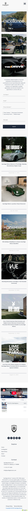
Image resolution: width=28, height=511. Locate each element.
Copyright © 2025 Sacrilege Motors (14, 508)
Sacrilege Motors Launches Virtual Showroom (14, 203)
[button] (24, 3)
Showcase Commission (17, 112)
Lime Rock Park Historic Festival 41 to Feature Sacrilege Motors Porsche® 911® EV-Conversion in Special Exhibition (14, 366)
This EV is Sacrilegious (12, 403)
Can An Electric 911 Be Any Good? (15, 407)
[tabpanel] (14, 393)
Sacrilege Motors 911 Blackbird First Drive (15, 410)
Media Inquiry (17, 114)
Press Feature (7, 112)
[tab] (14, 403)
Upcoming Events (8, 114)
